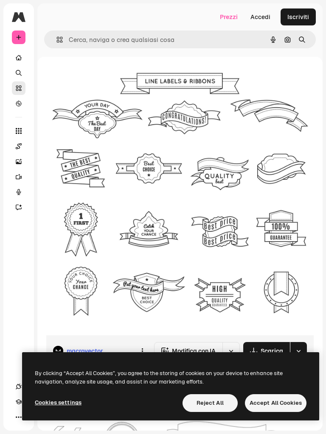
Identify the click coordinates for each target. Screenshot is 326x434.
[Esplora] (18, 103)
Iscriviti (298, 17)
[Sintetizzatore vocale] (18, 192)
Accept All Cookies (276, 402)
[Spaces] (18, 146)
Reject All (210, 402)
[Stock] (18, 88)
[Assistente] (18, 207)
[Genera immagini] (18, 161)
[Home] (18, 57)
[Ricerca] (18, 73)
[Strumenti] (18, 131)
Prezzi (229, 17)
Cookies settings (58, 402)
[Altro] (18, 417)
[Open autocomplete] (56, 39)
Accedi (260, 17)
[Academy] (18, 402)
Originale (101, 76)
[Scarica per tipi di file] (298, 351)
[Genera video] (18, 177)
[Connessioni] (18, 386)
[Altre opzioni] (142, 350)
